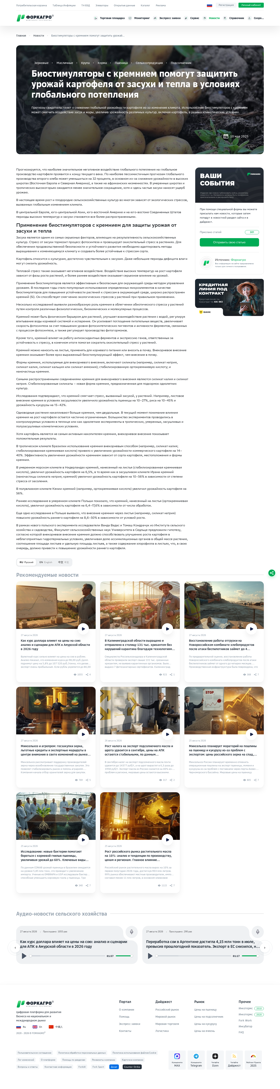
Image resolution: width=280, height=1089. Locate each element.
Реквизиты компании (103, 1059)
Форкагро (238, 260)
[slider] (67, 956)
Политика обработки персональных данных (82, 1052)
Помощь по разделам (73, 1059)
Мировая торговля (167, 1023)
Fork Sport (98, 1066)
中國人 (59, 1026)
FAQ (241, 1032)
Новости (38, 35)
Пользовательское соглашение (34, 1052)
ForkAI (82, 1066)
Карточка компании (132, 1059)
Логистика (162, 1030)
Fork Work (245, 1020)
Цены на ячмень (204, 1030)
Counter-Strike (132, 1066)
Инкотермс (250, 1008)
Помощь (124, 1016)
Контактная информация (58, 1066)
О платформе (48, 1059)
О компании (126, 1009)
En (40, 1026)
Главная (21, 35)
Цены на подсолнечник (208, 1016)
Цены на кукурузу (205, 1023)
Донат (114, 1066)
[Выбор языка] (209, 5)
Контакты (125, 1030)
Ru (24, 1026)
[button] (15, 948)
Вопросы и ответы (28, 1066)
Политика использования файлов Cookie (134, 1052)
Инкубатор (245, 1026)
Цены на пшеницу (205, 1009)
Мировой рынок (165, 1016)
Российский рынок (167, 1009)
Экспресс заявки (129, 1023)
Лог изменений (26, 1059)
